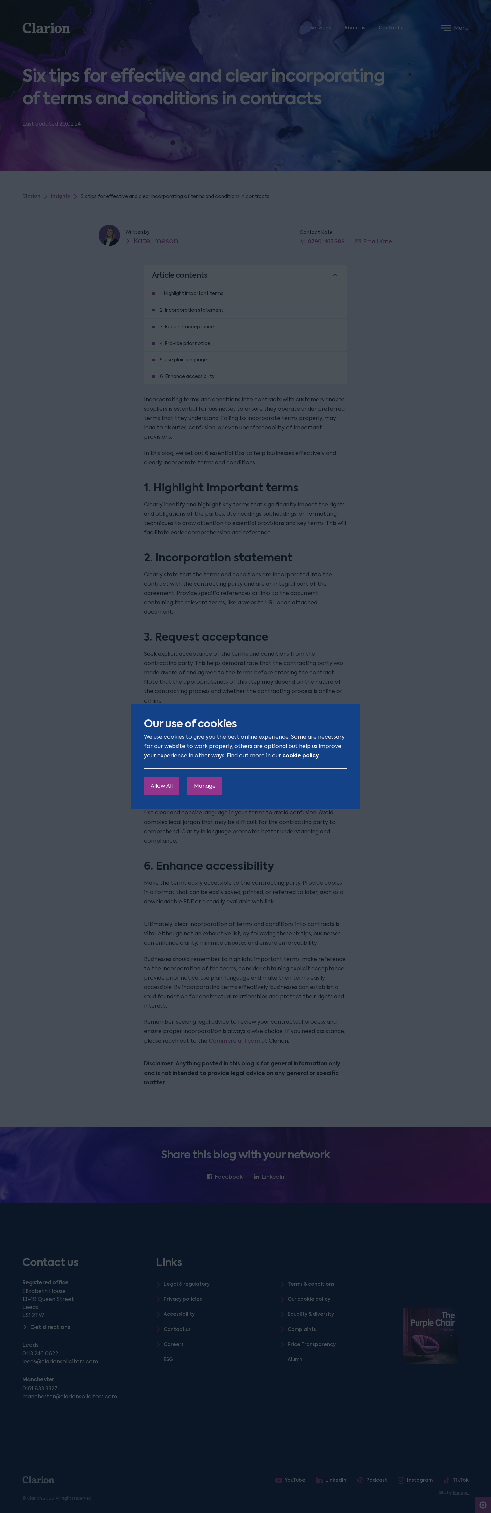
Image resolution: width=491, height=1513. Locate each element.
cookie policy (300, 755)
